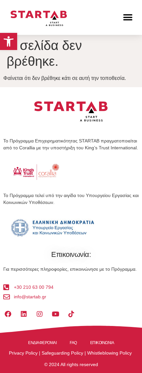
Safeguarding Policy (62, 353)
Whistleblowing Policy (109, 353)
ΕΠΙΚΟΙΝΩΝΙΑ (102, 342)
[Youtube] (55, 314)
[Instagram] (39, 314)
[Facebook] (8, 314)
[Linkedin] (24, 314)
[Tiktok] (71, 314)
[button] (8, 41)
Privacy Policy (23, 353)
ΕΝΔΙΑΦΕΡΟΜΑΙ (42, 342)
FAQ (73, 342)
